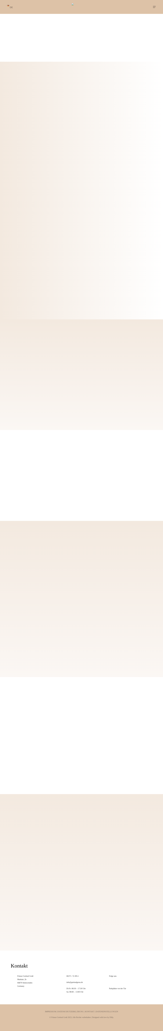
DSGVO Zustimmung (20, 918)
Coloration (18, 380)
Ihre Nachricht (16, 847)
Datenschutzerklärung (70, 1012)
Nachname (87, 820)
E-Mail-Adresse (17, 834)
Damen (15, 349)
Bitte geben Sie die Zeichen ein (23, 889)
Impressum (50, 1012)
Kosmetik (91, 369)
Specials (90, 380)
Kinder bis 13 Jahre (97, 390)
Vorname (15, 820)
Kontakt (89, 1012)
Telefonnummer (89, 834)
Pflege (89, 349)
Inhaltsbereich (20, 400)
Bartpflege (18, 369)
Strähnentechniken (23, 390)
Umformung (92, 359)
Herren (15, 359)
